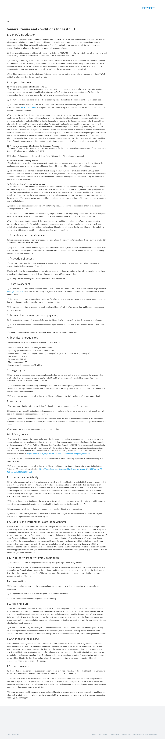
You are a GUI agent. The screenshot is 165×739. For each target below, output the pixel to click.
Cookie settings (114, 734)
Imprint (94, 734)
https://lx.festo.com (15, 291)
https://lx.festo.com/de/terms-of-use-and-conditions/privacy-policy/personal (58, 453)
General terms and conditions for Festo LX (145, 734)
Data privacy (103, 734)
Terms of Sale (126, 734)
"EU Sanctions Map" (28, 107)
